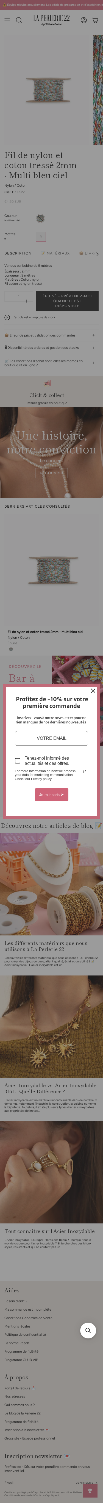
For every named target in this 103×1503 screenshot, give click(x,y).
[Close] (93, 690)
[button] (88, 1330)
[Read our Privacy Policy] (85, 771)
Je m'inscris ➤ (51, 794)
